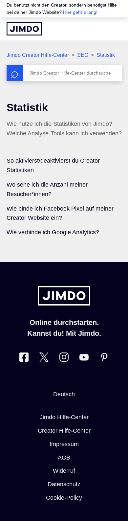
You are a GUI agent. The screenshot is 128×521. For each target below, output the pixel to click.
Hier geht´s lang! (80, 12)
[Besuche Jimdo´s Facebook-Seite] (24, 358)
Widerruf (64, 470)
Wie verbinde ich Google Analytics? (53, 232)
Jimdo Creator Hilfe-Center (38, 55)
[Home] (24, 28)
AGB (64, 457)
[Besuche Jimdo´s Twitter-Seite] (44, 358)
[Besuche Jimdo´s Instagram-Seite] (64, 358)
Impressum (64, 444)
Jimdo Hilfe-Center (64, 417)
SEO (82, 55)
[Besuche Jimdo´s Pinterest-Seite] (104, 358)
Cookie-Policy (64, 497)
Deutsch (64, 394)
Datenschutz (64, 484)
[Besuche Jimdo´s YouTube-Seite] (84, 358)
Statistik (105, 55)
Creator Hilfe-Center (64, 430)
